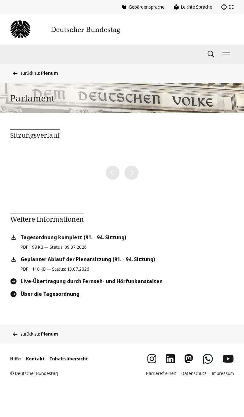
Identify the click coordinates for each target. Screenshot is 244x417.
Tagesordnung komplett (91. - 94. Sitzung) (73, 237)
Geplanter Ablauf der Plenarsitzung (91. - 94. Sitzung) (88, 259)
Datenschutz (194, 373)
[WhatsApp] (208, 359)
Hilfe (15, 359)
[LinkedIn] (170, 359)
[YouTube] (228, 359)
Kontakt (35, 359)
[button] (113, 173)
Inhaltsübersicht (69, 359)
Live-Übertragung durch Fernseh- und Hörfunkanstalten (92, 281)
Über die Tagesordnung (50, 293)
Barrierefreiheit (161, 373)
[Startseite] (65, 29)
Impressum (223, 373)
